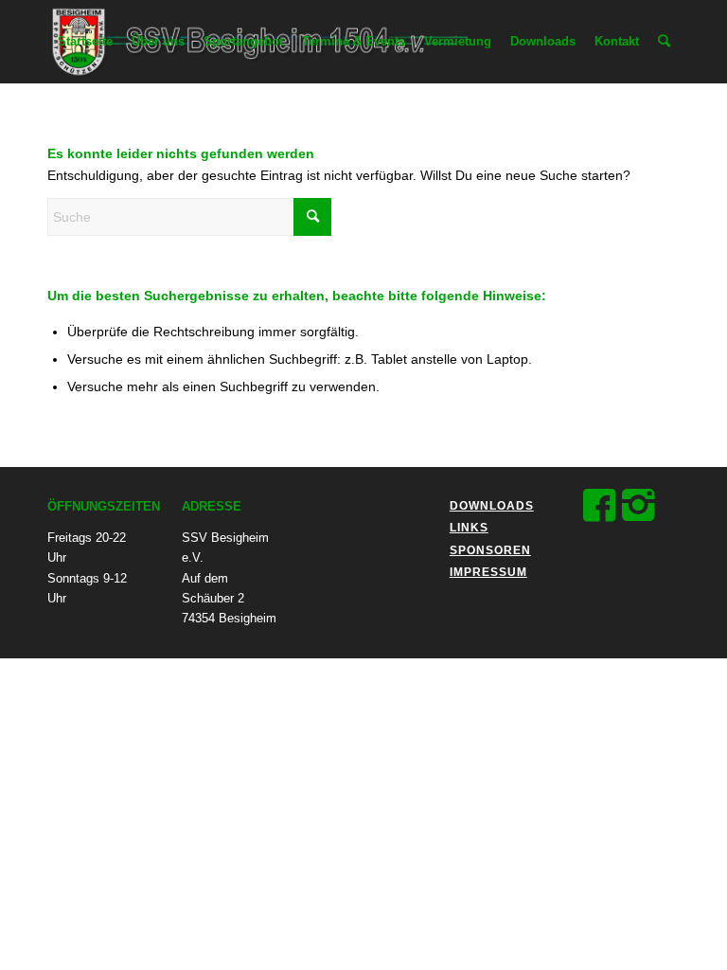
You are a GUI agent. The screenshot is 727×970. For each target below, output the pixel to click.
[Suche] (664, 41)
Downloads (492, 505)
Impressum (488, 572)
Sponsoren (490, 550)
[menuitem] (85, 41)
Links (469, 527)
